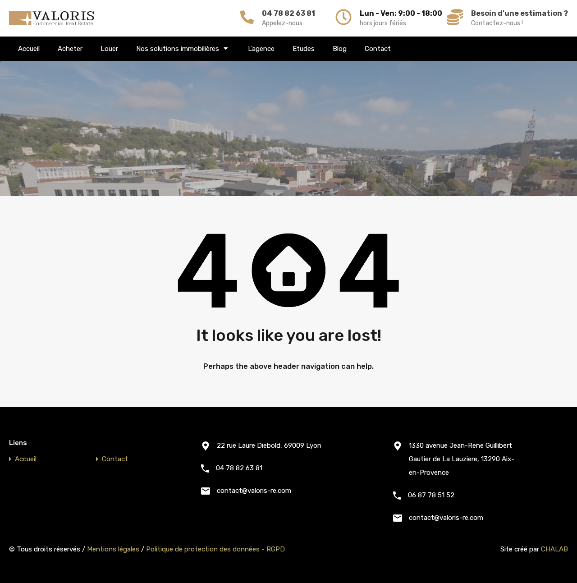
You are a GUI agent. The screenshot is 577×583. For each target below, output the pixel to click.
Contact (378, 49)
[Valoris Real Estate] (52, 18)
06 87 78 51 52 (431, 495)
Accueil (29, 49)
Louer (109, 49)
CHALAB (554, 549)
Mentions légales (113, 549)
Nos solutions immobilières (177, 49)
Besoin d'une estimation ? (519, 13)
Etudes (304, 49)
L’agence (261, 49)
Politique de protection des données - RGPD (215, 549)
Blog (340, 49)
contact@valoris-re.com (254, 491)
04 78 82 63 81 (288, 13)
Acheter (70, 49)
